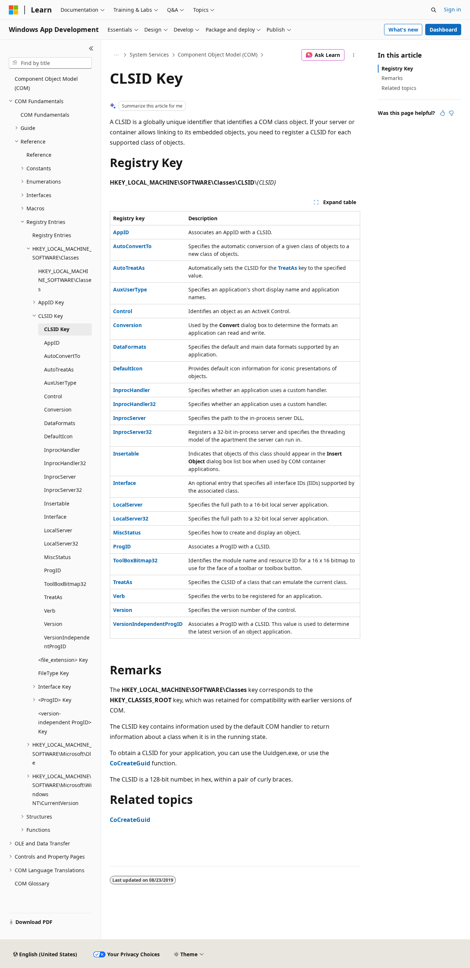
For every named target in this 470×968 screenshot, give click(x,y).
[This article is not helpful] (451, 113)
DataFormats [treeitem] (59, 423)
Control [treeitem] (53, 396)
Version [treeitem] (53, 623)
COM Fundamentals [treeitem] (45, 114)
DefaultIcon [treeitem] (58, 436)
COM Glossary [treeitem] (32, 883)
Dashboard (443, 29)
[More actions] (353, 55)
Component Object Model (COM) (217, 54)
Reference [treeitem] (38, 154)
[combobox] (50, 63)
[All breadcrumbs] (116, 55)
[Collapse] (91, 48)
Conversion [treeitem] (58, 409)
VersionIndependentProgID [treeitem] (67, 642)
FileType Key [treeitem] (53, 673)
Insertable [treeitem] (56, 503)
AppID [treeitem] (51, 342)
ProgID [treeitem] (52, 570)
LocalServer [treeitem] (58, 530)
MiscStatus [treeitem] (57, 557)
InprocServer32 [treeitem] (63, 489)
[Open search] (433, 10)
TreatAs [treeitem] (53, 597)
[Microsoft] (13, 10)
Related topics (399, 87)
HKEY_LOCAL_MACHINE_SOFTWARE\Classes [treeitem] (64, 280)
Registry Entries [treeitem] (51, 235)
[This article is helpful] (442, 113)
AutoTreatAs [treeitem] (59, 369)
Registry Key (397, 68)
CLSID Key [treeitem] (56, 329)
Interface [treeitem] (55, 516)
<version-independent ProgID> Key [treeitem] (64, 722)
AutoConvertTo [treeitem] (62, 355)
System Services (149, 54)
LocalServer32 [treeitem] (61, 543)
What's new (403, 29)
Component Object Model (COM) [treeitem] (46, 83)
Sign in (452, 9)
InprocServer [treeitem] (60, 476)
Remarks (392, 78)
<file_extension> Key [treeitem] (63, 659)
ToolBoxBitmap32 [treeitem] (65, 583)
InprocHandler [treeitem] (62, 449)
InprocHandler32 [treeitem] (65, 463)
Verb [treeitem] (49, 610)
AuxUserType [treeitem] (60, 382)
